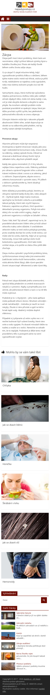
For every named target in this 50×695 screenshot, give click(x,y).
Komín (19, 633)
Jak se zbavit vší (11, 542)
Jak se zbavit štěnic (13, 424)
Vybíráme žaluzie (23, 613)
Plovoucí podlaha (23, 663)
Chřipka (7, 385)
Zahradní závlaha (23, 623)
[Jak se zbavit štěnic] (25, 421)
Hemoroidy (9, 581)
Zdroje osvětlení (23, 643)
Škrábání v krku (11, 503)
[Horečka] (25, 460)
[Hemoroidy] (25, 578)
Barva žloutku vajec (24, 653)
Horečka (7, 464)
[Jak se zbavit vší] (25, 538)
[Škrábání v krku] (25, 499)
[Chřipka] (25, 381)
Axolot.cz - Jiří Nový (32, 679)
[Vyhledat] (44, 600)
